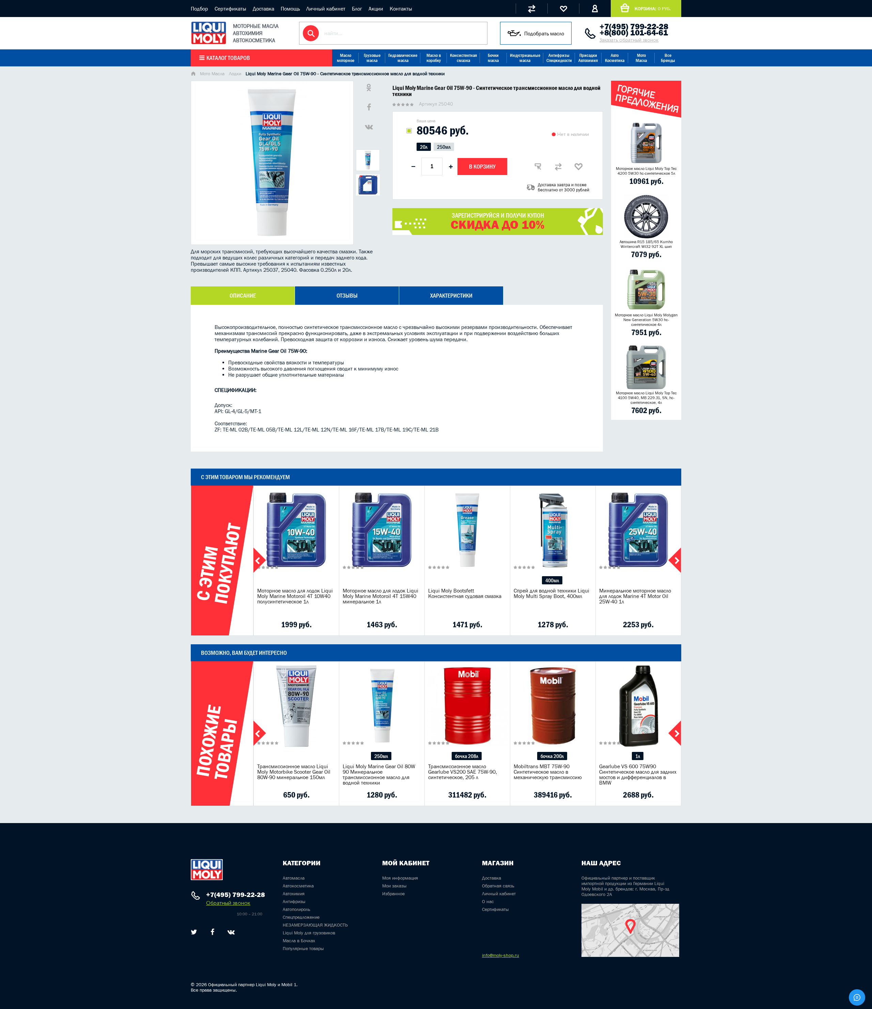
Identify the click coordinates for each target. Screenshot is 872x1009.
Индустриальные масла (525, 58)
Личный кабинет (325, 8)
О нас (488, 901)
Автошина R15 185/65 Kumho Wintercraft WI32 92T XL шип (646, 244)
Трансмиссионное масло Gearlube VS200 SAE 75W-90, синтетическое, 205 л (462, 771)
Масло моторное (345, 58)
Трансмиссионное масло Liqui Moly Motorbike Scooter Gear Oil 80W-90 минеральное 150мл (293, 771)
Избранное (393, 893)
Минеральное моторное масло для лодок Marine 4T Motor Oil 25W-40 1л (635, 596)
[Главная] (193, 74)
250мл (444, 147)
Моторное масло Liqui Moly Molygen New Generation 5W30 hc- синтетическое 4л (646, 320)
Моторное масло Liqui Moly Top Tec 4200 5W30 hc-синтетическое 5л (646, 171)
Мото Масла (641, 58)
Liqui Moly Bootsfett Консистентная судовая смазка (464, 593)
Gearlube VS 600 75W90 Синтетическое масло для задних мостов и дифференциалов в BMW (637, 774)
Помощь (290, 8)
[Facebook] (212, 932)
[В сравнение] (558, 166)
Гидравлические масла (402, 58)
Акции (376, 8)
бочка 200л (552, 756)
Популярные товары (303, 948)
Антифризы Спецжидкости (559, 58)
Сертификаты (230, 8)
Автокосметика (298, 885)
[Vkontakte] (231, 932)
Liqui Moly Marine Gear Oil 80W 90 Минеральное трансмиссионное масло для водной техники (379, 774)
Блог (357, 8)
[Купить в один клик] (538, 166)
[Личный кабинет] (595, 8)
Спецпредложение (301, 917)
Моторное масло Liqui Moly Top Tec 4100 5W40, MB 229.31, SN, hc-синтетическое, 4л (646, 398)
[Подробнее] (328, 624)
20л (423, 147)
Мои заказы (394, 885)
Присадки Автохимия (588, 58)
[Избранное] (563, 8)
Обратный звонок (228, 903)
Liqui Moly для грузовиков (309, 932)
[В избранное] (579, 166)
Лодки (235, 73)
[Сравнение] (531, 8)
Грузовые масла (372, 58)
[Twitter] (194, 932)
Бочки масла (493, 58)
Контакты (401, 8)
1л (637, 756)
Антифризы (294, 901)
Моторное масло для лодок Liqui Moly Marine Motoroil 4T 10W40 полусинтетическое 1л (295, 596)
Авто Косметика (614, 58)
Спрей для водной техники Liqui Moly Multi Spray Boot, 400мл (551, 593)
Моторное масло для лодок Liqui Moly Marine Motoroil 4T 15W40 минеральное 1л (380, 596)
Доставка (263, 8)
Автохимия (294, 893)
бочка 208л (466, 756)
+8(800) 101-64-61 (634, 33)
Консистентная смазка (463, 58)
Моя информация (400, 878)
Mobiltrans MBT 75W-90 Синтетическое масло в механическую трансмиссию (548, 771)
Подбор (199, 8)
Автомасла (294, 878)
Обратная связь (498, 885)
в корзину (296, 538)
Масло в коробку (433, 58)
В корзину (482, 166)
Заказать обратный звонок (629, 40)
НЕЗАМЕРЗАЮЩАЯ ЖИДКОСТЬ (315, 925)
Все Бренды (668, 58)
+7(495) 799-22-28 (634, 26)
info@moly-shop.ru (500, 955)
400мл (552, 580)
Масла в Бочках (299, 940)
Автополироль (296, 909)
